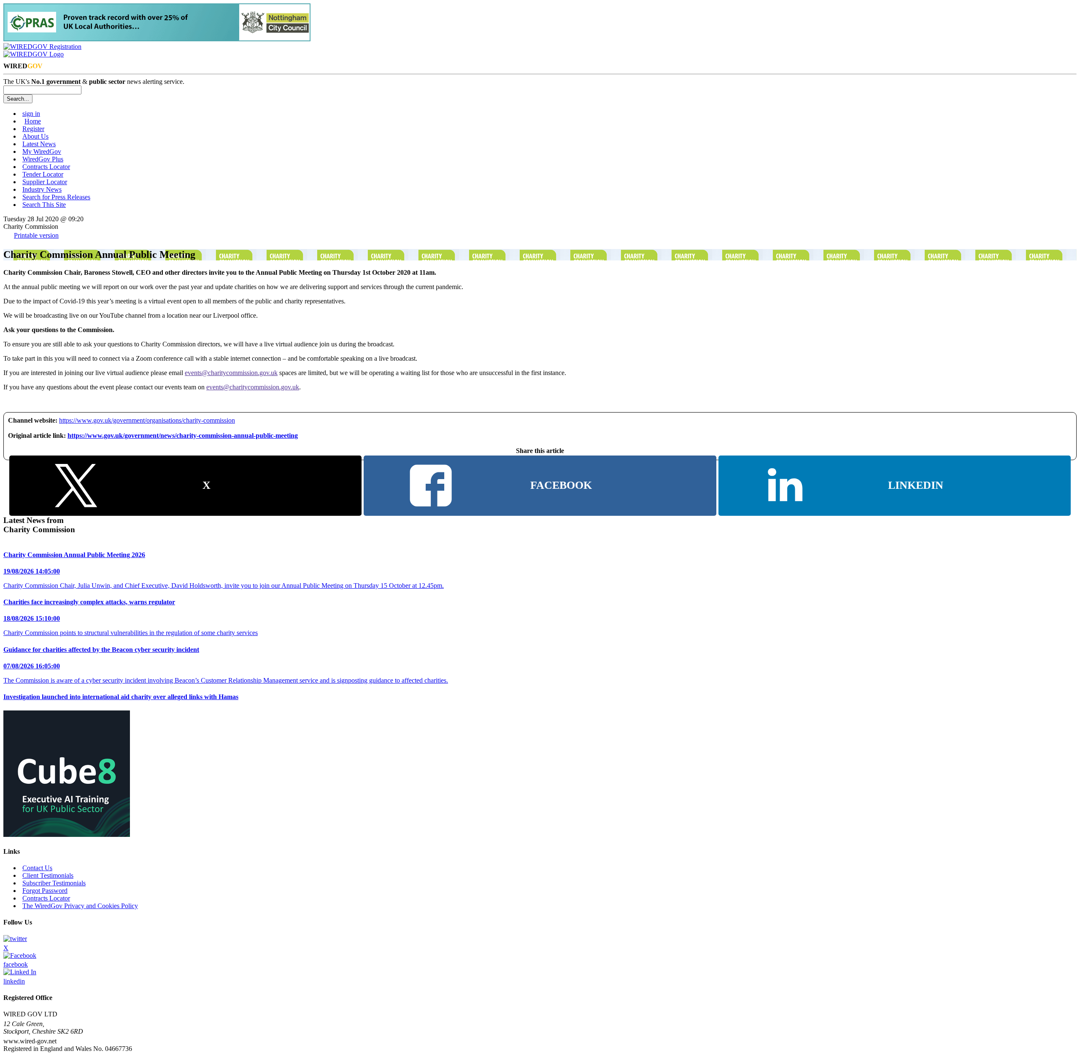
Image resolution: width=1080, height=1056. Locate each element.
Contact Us (37, 867)
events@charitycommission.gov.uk (231, 372)
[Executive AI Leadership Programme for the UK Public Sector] (66, 834)
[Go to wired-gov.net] (33, 54)
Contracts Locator (46, 166)
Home (32, 121)
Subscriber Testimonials (54, 883)
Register (33, 128)
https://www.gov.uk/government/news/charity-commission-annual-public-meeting (183, 435)
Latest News (39, 143)
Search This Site (44, 204)
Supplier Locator (44, 181)
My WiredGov (41, 151)
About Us (35, 136)
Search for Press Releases (56, 197)
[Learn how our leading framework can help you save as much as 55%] (156, 39)
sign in (31, 113)
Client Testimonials (47, 875)
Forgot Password (45, 890)
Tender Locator (42, 174)
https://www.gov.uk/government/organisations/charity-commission (147, 420)
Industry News (42, 189)
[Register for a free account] (42, 46)
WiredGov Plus (42, 159)
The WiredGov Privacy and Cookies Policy (80, 905)
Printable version (36, 235)
